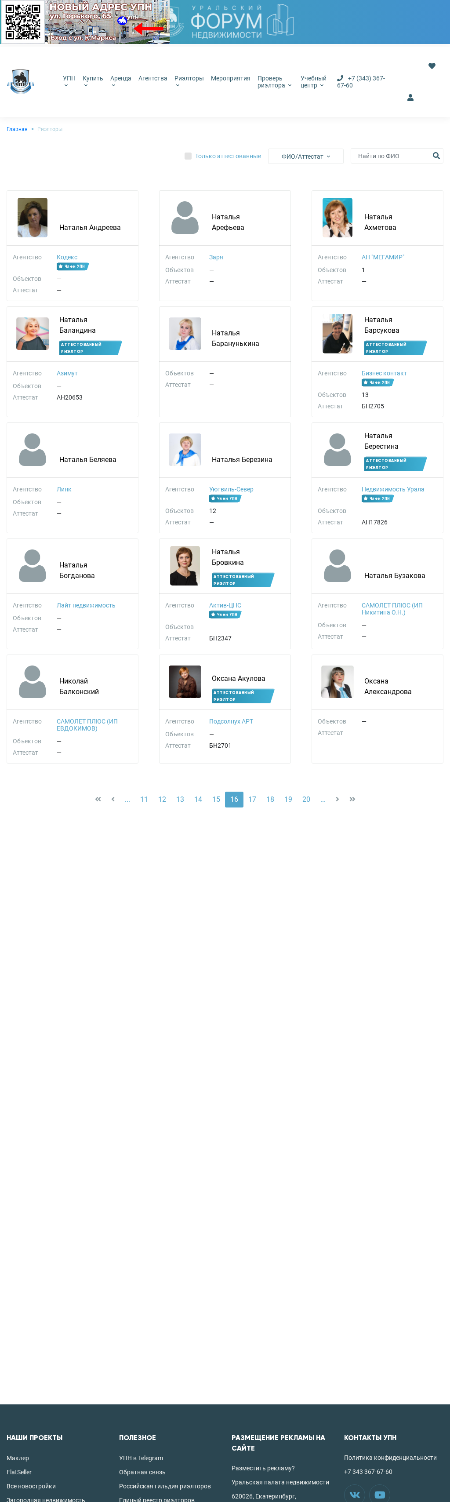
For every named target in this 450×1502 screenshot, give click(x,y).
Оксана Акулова (238, 678)
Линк (64, 489)
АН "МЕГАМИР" (383, 257)
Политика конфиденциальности (390, 1457)
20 (306, 799)
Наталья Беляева (87, 459)
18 (270, 799)
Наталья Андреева (90, 227)
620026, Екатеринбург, (264, 1496)
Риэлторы (189, 78)
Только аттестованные (228, 156)
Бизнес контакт (384, 373)
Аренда (120, 78)
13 (180, 799)
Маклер (18, 1458)
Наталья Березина (242, 459)
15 (216, 799)
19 (288, 799)
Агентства (152, 78)
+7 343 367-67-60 (368, 1471)
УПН (69, 78)
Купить (93, 78)
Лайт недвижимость (86, 605)
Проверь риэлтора (272, 82)
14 (198, 799)
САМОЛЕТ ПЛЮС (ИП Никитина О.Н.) (392, 609)
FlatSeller (19, 1472)
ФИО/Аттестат (302, 156)
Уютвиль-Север (231, 489)
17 (252, 799)
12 (162, 799)
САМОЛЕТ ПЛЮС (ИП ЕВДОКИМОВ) (87, 725)
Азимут (67, 373)
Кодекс (67, 257)
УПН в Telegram (141, 1458)
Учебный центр (314, 82)
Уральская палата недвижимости (280, 1482)
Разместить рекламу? (263, 1468)
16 (234, 799)
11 (144, 799)
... (127, 799)
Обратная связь (142, 1472)
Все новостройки (31, 1486)
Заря (216, 257)
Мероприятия (230, 78)
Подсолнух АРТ (231, 721)
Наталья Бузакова (394, 575)
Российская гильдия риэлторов (165, 1486)
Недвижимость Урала (393, 489)
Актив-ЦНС (225, 605)
